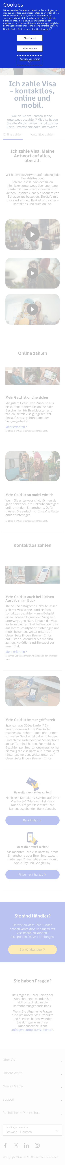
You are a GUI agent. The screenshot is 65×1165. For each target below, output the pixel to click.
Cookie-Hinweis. (40, 29)
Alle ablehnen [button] (30, 48)
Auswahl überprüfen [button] (30, 58)
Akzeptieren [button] (30, 38)
